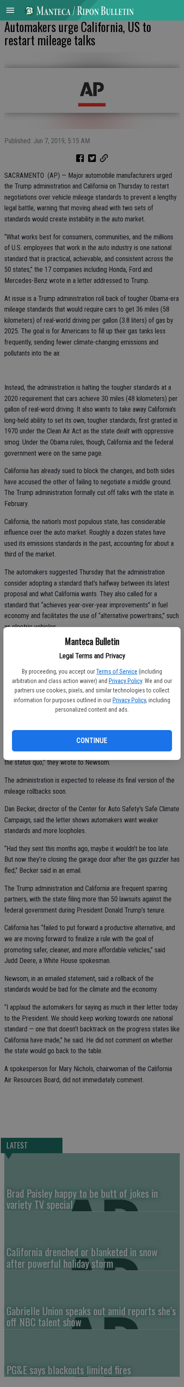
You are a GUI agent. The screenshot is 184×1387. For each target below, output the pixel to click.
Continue (92, 740)
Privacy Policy (125, 680)
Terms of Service (116, 671)
